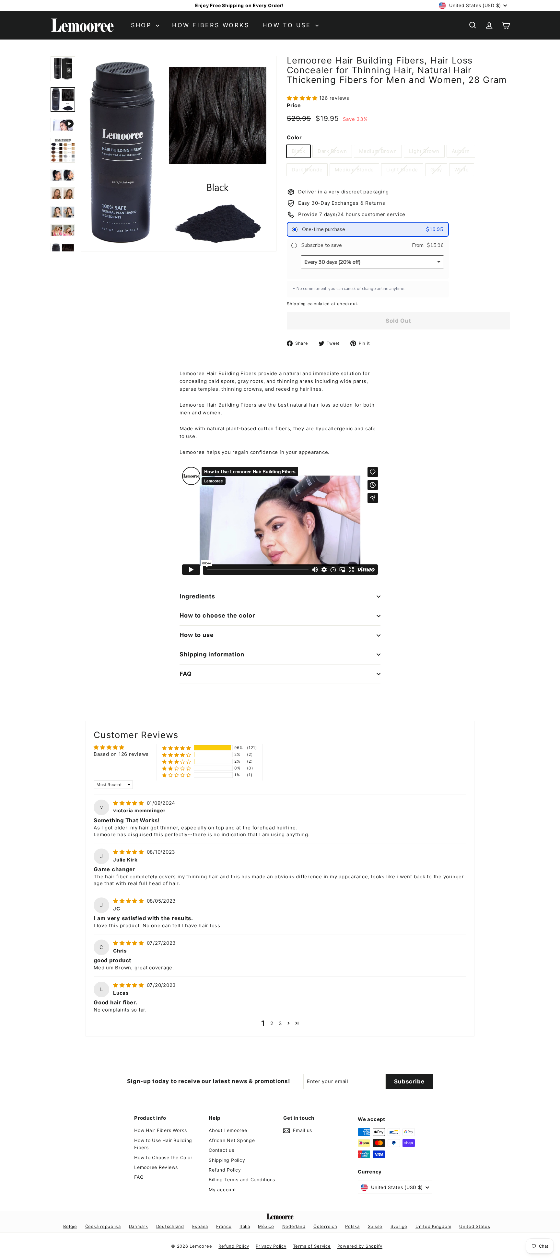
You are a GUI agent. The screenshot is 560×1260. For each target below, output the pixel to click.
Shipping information (212, 654)
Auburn (461, 151)
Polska (352, 1226)
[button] (303, 98)
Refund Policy (225, 1170)
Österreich (325, 1226)
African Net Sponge (232, 1140)
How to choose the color (217, 615)
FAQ (186, 673)
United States (474, 1226)
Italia (244, 1226)
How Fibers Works (211, 25)
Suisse (375, 1226)
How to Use (288, 25)
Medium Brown (378, 151)
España (200, 1226)
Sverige (399, 1226)
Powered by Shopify (360, 1246)
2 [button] (272, 1023)
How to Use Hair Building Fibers (163, 1144)
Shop (142, 25)
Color (294, 137)
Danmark (138, 1226)
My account (222, 1189)
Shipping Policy (227, 1160)
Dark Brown (332, 151)
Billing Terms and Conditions (242, 1179)
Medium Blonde (354, 170)
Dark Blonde (307, 170)
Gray (436, 170)
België (70, 1226)
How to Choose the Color (163, 1157)
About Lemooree (228, 1130)
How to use (197, 634)
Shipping (296, 303)
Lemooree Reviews (156, 1167)
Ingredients (197, 596)
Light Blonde (402, 170)
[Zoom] (178, 153)
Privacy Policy (271, 1246)
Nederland (294, 1226)
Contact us (221, 1150)
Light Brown (424, 151)
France (224, 1226)
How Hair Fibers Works (160, 1130)
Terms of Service (312, 1246)
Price (294, 105)
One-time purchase (323, 229)
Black (298, 151)
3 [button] (280, 1023)
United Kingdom (433, 1226)
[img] (129, 803)
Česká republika (103, 1226)
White (461, 170)
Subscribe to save (321, 245)
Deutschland (170, 1226)
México (266, 1226)
